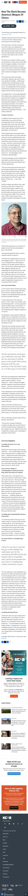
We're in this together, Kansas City (14, 789)
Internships (5, 861)
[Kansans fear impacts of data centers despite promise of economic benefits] (6, 710)
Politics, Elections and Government (16, 744)
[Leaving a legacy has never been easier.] (14, 662)
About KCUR (5, 833)
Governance (5, 870)
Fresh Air (3, 638)
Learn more (14, 696)
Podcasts (5, 843)
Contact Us (5, 855)
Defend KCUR (14, 807)
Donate (23, 2)
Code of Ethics (6, 867)
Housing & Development (17, 707)
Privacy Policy (6, 877)
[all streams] (26, 894)
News (4, 839)
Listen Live (5, 836)
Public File (5, 874)
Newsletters (5, 846)
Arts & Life (13, 718)
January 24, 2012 (6, 34)
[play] (2, 894)
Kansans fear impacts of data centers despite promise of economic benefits (18, 711)
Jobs (4, 858)
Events (4, 849)
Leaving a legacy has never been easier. (14, 679)
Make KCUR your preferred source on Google (14, 764)
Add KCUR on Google (14, 773)
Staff (4, 852)
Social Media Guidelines (8, 864)
